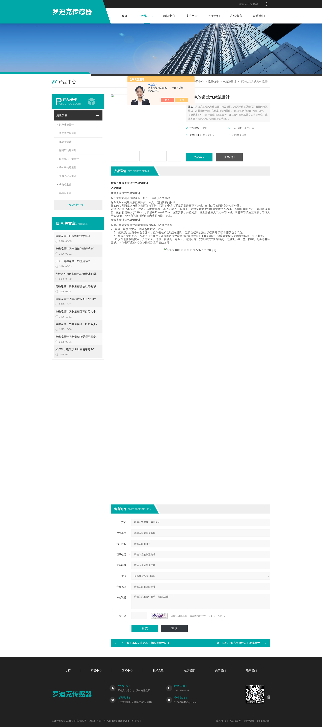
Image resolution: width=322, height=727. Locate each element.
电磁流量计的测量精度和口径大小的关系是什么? (78, 311)
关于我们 (214, 16)
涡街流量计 (65, 184)
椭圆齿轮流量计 (67, 150)
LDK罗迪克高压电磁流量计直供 (150, 642)
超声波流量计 (66, 124)
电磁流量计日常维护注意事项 (73, 236)
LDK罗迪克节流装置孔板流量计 (241, 642)
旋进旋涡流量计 (67, 133)
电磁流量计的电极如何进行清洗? (75, 248)
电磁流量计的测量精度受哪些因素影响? (78, 336)
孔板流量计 (65, 141)
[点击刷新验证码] (159, 616)
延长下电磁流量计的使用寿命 (73, 261)
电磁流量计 (229, 81)
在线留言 (236, 16)
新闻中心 (169, 16)
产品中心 (147, 16)
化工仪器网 (235, 720)
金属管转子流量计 (69, 158)
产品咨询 (199, 157)
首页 (124, 16)
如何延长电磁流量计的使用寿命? (75, 349)
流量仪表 (213, 81)
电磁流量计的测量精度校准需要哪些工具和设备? (78, 286)
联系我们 (259, 16)
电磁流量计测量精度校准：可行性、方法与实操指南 (78, 299)
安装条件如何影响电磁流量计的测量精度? (78, 273)
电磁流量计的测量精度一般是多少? (76, 324)
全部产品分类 (75, 204)
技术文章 (191, 16)
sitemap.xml (263, 720)
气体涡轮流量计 (67, 176)
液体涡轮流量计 (67, 167)
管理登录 (249, 720)
